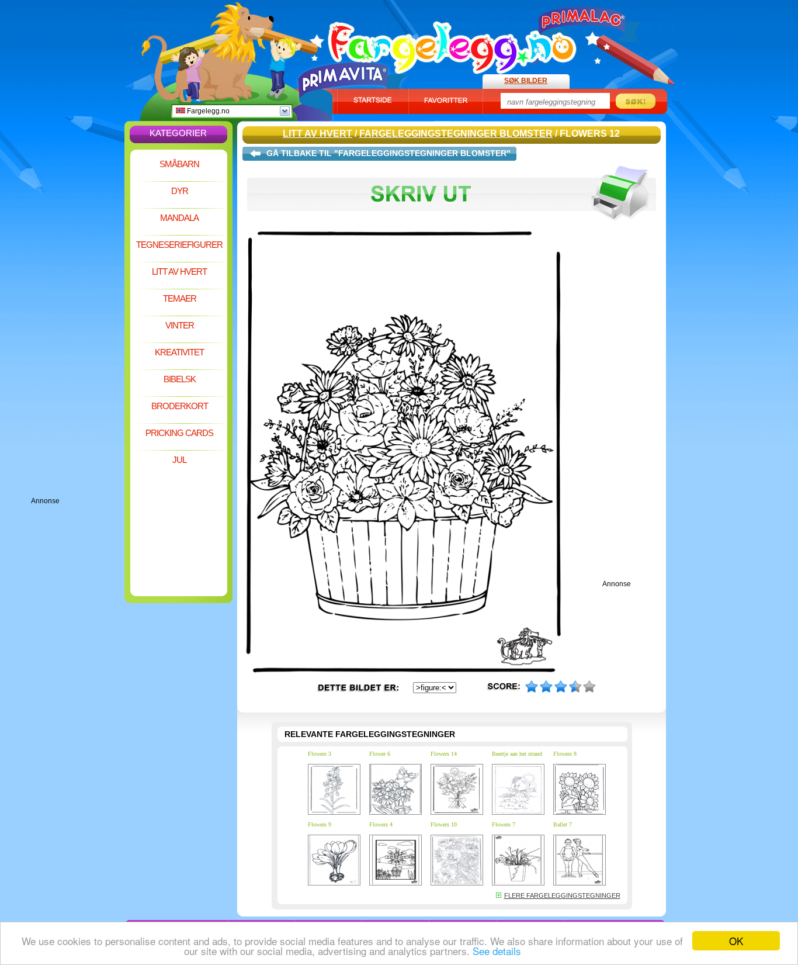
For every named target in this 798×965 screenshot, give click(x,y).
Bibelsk (180, 379)
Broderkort (179, 406)
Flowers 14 (444, 753)
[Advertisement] (77, 321)
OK (736, 940)
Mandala (179, 218)
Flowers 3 (319, 753)
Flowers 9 (319, 824)
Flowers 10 (444, 824)
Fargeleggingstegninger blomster (456, 134)
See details (497, 950)
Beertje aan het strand (517, 753)
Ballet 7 (562, 824)
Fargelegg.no (207, 111)
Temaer (179, 298)
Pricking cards (179, 433)
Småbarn (179, 164)
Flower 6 (379, 753)
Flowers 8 (565, 753)
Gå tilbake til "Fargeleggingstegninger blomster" (388, 153)
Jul (179, 460)
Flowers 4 (381, 824)
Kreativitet (179, 352)
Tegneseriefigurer (179, 245)
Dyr (179, 191)
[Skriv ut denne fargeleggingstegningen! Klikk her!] (451, 227)
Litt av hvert (179, 271)
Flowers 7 (503, 824)
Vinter (179, 325)
